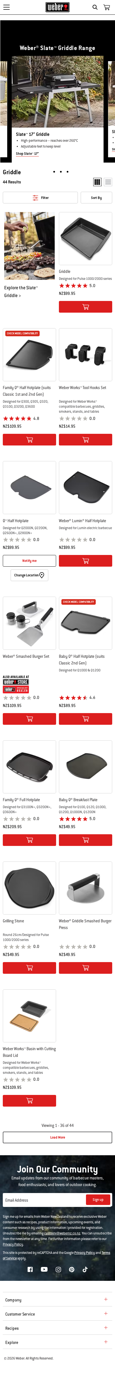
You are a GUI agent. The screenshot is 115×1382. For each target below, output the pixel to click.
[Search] (96, 7)
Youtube (44, 1269)
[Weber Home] (57, 7)
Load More (57, 1137)
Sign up (98, 1199)
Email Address (16, 1200)
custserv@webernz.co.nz (62, 1233)
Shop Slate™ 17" (27, 153)
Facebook (30, 1269)
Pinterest (71, 1269)
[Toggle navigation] (6, 7)
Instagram (58, 1269)
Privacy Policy (13, 1244)
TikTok (85, 1269)
